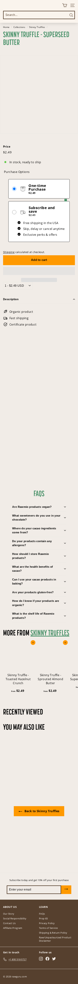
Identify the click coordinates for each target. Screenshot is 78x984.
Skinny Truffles (37, 27)
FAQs (42, 913)
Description (11, 299)
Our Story (8, 913)
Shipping (9, 252)
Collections (19, 27)
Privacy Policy (47, 923)
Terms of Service (48, 928)
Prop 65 (43, 918)
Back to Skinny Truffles (41, 811)
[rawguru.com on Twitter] (54, 959)
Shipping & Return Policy (53, 932)
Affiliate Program (12, 928)
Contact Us (9, 923)
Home (6, 27)
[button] (39, 271)
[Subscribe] (66, 889)
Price (6, 146)
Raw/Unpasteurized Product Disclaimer (55, 939)
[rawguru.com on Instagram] (41, 959)
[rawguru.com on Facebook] (47, 959)
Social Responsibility (14, 918)
